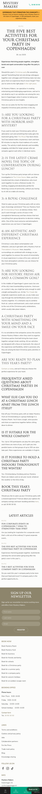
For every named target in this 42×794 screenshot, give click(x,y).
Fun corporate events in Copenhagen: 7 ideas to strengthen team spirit (15, 526)
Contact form (6, 713)
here (37, 501)
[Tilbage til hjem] (11, 5)
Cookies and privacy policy (11, 734)
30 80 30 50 (35, 5)
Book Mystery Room (9, 646)
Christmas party (21, 72)
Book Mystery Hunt (9, 650)
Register (21, 630)
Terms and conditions (9, 730)
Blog (21, 26)
